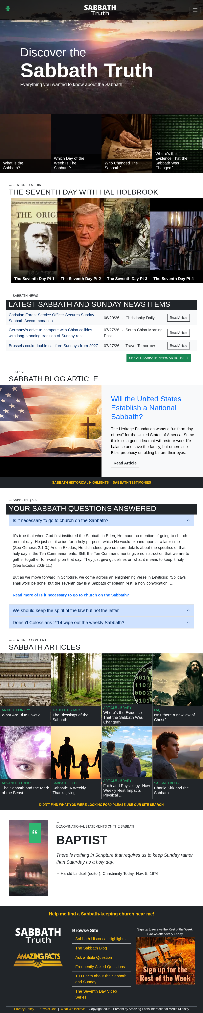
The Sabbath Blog (91, 948)
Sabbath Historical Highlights (80, 482)
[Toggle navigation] (195, 10)
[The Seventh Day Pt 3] (132, 240)
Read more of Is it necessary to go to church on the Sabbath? (71, 595)
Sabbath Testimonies (132, 482)
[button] (8, 8)
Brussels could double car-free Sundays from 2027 (53, 346)
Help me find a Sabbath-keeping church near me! (101, 913)
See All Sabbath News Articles (157, 358)
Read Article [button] (178, 317)
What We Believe (72, 1009)
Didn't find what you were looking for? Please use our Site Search (101, 804)
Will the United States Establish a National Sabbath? (146, 408)
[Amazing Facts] (38, 960)
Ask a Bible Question (93, 957)
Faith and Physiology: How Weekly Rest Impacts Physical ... (126, 790)
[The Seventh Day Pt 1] (39, 240)
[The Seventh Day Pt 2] (86, 240)
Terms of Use (47, 1009)
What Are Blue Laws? (21, 715)
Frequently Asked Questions (100, 967)
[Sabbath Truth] (100, 10)
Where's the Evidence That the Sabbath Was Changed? (123, 717)
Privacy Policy (24, 1009)
